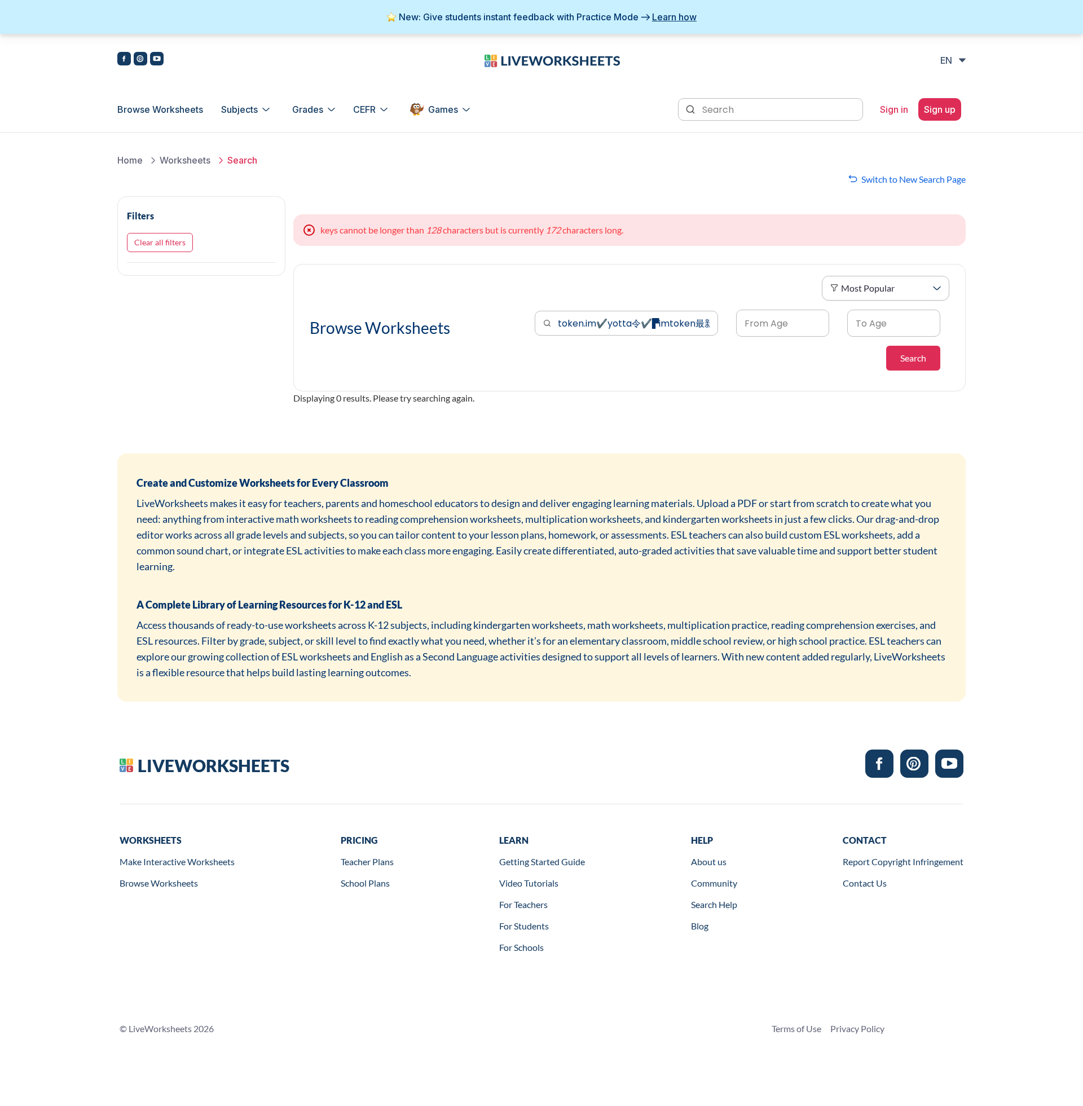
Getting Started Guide (542, 861)
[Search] (691, 108)
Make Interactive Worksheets (177, 861)
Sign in (894, 109)
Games (443, 109)
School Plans (365, 883)
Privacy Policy (857, 1028)
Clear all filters (160, 242)
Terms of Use (796, 1028)
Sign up (940, 109)
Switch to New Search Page (913, 179)
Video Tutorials (528, 883)
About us (709, 861)
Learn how (674, 17)
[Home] (552, 59)
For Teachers (523, 904)
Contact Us (865, 883)
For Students (524, 925)
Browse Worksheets (160, 109)
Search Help (714, 904)
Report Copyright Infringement (903, 861)
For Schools (521, 947)
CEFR (364, 109)
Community (714, 883)
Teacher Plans (367, 861)
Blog (699, 925)
